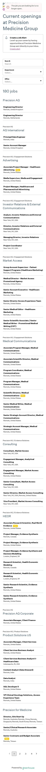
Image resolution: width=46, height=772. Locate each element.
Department (9, 70)
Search (7, 61)
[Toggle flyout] (40, 71)
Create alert (15, 49)
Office (7, 79)
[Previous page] (9, 754)
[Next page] (36, 754)
